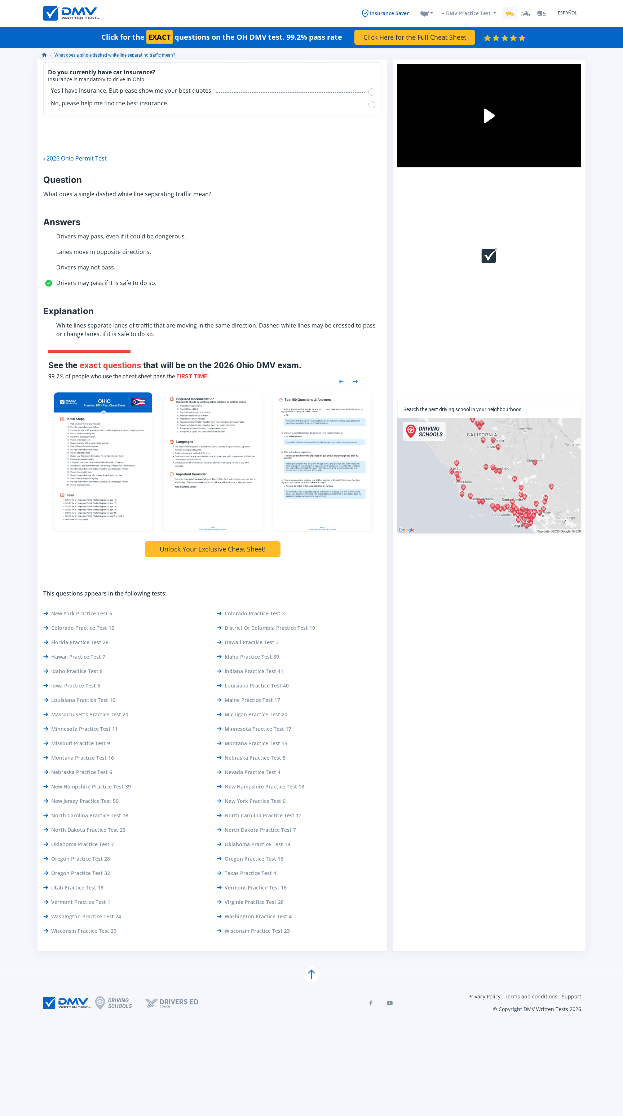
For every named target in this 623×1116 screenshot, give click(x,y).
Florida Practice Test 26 (80, 642)
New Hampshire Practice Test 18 (264, 786)
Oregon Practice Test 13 (254, 858)
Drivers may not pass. (85, 267)
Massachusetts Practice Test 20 (89, 714)
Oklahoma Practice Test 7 (82, 844)
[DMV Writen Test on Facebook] (370, 1003)
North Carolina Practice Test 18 (89, 815)
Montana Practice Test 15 (256, 743)
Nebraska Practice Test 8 (255, 757)
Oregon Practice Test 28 (80, 858)
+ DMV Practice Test (466, 13)
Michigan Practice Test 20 (256, 714)
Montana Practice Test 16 (82, 757)
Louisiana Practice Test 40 (257, 685)
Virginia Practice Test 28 (254, 901)
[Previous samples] (341, 381)
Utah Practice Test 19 (77, 887)
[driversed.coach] (178, 1003)
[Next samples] (355, 381)
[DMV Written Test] (71, 13)
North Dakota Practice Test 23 (88, 829)
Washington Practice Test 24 (86, 916)
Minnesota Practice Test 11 (84, 728)
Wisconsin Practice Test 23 (257, 930)
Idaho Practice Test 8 (77, 671)
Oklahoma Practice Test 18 (257, 844)
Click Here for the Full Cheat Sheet (414, 37)
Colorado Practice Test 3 (255, 613)
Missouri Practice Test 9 (80, 743)
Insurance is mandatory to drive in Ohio (96, 79)
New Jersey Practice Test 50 (85, 801)
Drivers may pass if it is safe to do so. (106, 283)
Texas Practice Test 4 (250, 873)
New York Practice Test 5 (81, 613)
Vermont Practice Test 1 (80, 901)
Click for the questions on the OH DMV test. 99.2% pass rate (221, 37)
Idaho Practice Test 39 (252, 656)
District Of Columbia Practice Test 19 (270, 627)
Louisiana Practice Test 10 (83, 700)
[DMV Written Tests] (311, 974)
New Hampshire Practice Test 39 (91, 786)
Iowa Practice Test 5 (75, 685)
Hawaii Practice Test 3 (252, 642)
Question (62, 180)
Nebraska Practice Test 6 (81, 772)
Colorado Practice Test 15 (82, 627)
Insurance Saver (389, 13)
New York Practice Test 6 (255, 801)
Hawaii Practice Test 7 (78, 656)
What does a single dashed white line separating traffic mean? (114, 55)
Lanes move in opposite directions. (103, 252)
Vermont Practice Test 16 (256, 887)
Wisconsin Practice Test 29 (83, 930)
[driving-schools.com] (120, 1003)
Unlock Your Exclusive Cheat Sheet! (213, 549)
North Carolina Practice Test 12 (263, 815)
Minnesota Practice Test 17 (258, 728)
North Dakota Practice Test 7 (260, 829)
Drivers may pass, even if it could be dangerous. (121, 236)
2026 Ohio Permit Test (77, 158)
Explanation (68, 311)
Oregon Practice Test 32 (80, 873)
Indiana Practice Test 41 (254, 671)
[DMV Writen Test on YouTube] (389, 1003)
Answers (61, 222)
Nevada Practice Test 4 (252, 772)
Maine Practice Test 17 (252, 700)
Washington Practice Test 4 (258, 916)
